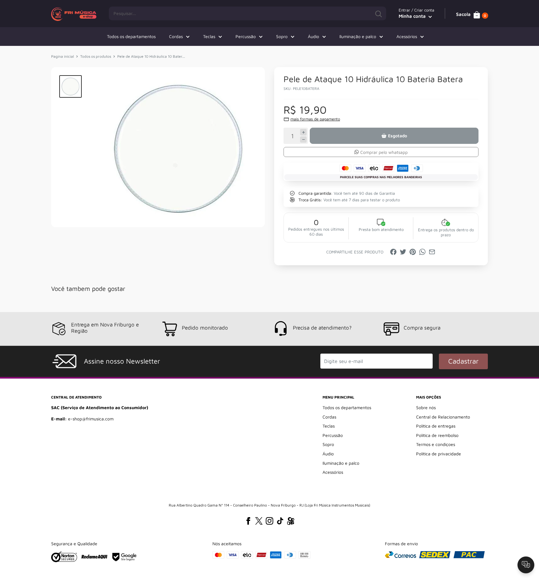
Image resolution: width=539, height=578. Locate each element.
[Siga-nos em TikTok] (280, 521)
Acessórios (406, 36)
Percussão (246, 36)
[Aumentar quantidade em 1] (303, 132)
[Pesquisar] (378, 13)
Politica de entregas (435, 426)
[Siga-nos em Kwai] (290, 522)
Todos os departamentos (131, 36)
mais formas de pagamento (315, 118)
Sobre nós (426, 407)
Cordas (176, 36)
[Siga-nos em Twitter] (259, 521)
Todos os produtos (95, 56)
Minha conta (413, 16)
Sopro (282, 36)
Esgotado (397, 135)
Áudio (313, 36)
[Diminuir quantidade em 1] (303, 139)
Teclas (209, 36)
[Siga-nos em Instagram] (269, 521)
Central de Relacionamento (443, 416)
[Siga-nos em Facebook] (248, 521)
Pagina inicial (62, 56)
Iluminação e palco (357, 36)
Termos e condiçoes (435, 444)
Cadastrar (463, 361)
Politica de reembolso (437, 435)
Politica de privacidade (438, 453)
